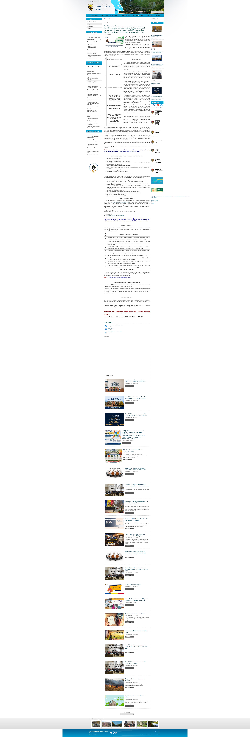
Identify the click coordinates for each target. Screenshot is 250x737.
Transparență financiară (94, 89)
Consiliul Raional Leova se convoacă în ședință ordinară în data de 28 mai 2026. (136, 414)
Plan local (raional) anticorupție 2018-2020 (94, 111)
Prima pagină (89, 1)
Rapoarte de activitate (91, 49)
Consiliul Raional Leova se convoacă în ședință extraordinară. (135, 662)
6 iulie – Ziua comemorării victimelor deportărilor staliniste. (156, 83)
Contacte (100, 1)
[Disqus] (127, 355)
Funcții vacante (149, 15)
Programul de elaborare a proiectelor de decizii (94, 87)
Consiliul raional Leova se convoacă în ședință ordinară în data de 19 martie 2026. (137, 485)
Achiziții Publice (94, 39)
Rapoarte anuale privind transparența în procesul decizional (94, 78)
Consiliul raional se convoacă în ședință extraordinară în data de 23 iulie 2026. (136, 397)
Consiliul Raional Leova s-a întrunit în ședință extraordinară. (156, 37)
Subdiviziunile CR (114, 15)
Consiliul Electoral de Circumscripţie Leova (91, 47)
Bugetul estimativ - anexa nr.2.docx (115, 331)
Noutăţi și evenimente (91, 21)
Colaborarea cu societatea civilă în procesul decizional (93, 127)
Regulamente (90, 44)
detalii (152, 203)
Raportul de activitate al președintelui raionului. (94, 95)
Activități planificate (91, 26)
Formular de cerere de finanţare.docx (115, 325)
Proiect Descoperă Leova (137, 15)
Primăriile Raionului (125, 15)
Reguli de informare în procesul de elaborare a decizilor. (94, 82)
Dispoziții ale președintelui (92, 92)
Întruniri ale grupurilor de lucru (93, 37)
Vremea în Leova (154, 200)
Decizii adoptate (94, 71)
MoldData (95, 734)
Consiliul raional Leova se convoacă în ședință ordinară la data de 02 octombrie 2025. (136, 646)
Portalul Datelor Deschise (157, 151)
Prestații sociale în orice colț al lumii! (135, 614)
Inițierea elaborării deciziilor (94, 66)
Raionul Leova (94, 15)
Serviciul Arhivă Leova (94, 59)
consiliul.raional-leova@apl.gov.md (121, 202)
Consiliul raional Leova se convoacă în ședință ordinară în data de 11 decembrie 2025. (136, 569)
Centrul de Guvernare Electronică (158, 161)
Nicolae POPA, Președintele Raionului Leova (93, 137)
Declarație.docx (111, 328)
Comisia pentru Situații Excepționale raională (91, 53)
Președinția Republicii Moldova (158, 132)
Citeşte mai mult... (129, 419)
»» (133, 714)
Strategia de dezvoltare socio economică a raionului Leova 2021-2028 (93, 99)
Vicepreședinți (94, 139)
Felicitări (89, 28)
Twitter (161, 107)
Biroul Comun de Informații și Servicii (93, 152)
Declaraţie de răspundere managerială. (92, 124)
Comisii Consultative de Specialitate (92, 148)
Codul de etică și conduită (92, 118)
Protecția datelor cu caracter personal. (93, 107)
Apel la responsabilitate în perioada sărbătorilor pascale (132, 450)
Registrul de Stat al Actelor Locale (158, 170)
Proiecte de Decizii (94, 69)
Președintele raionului (91, 134)
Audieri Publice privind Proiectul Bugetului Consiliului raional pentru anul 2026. (136, 599)
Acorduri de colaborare (92, 120)
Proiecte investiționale (94, 41)
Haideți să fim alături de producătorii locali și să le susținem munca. (137, 519)
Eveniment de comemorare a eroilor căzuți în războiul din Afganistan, (136, 502)
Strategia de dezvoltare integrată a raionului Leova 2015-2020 (94, 103)
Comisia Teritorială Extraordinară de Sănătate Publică (94, 56)
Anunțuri (89, 24)
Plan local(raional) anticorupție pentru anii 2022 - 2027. (94, 115)
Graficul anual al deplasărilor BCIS (93, 155)
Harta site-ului (95, 1)
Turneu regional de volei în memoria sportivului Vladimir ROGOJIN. (135, 535)
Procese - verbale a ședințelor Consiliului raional (94, 74)
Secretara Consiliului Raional (93, 142)
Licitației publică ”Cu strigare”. (133, 584)
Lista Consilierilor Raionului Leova (92, 145)
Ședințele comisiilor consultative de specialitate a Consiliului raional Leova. (135, 380)
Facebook (153, 107)
